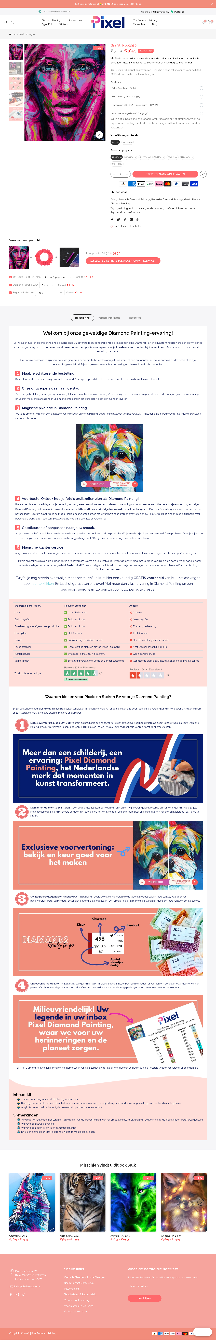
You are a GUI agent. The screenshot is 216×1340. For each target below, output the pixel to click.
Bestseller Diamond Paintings (167, 199)
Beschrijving (82, 317)
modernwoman (154, 208)
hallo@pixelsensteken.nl (58, 11)
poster (192, 208)
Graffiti (187, 199)
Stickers (63, 24)
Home (12, 34)
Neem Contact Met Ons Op (79, 1283)
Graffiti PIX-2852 (18, 1235)
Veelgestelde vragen (75, 1311)
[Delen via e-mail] (131, 219)
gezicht (121, 208)
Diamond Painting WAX (25, 284)
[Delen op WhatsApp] (137, 219)
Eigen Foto (47, 24)
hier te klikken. (43, 584)
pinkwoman (181, 208)
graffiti (129, 208)
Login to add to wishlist (128, 226)
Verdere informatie (109, 317)
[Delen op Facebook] (112, 219)
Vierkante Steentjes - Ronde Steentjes (84, 1277)
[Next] (99, 92)
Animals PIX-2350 (171, 1235)
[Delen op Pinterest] (124, 219)
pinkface (169, 208)
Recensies (135, 317)
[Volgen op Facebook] (10, 1294)
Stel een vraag (119, 192)
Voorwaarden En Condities (78, 1306)
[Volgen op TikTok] (23, 1294)
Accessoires (75, 20)
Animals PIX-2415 (120, 1235)
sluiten (4, 3)
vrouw (136, 212)
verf (130, 212)
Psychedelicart (119, 212)
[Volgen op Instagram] (17, 1294)
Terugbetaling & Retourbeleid (80, 1294)
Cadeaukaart (139, 24)
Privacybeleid (71, 1288)
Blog (154, 24)
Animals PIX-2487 (69, 1235)
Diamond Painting (51, 20)
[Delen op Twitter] (118, 219)
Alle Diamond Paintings (137, 199)
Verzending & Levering (76, 1300)
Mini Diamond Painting (145, 20)
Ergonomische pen (23, 292)
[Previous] (30, 92)
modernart (139, 208)
